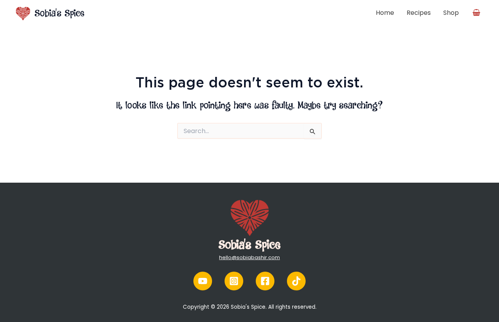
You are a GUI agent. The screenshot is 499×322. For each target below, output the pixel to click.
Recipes (419, 12)
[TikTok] (296, 281)
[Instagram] (234, 281)
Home (385, 12)
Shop (451, 12)
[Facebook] (265, 281)
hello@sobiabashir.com (249, 257)
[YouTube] (202, 281)
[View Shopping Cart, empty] (478, 11)
